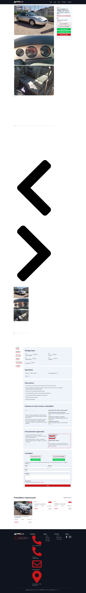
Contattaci (18, 365)
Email (26, 469)
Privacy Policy (28, 481)
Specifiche (18, 351)
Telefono (50, 465)
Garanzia (18, 358)
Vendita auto (16, 536)
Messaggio (27, 473)
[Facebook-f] (66, 537)
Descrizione (18, 354)
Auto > (59, 7)
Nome (26, 465)
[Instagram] (70, 537)
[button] (67, 497)
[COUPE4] (34, 126)
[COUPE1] (34, 64)
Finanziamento (19, 363)
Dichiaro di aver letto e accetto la (35, 482)
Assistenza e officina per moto (19, 539)
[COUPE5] (34, 34)
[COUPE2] (34, 95)
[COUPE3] (34, 96)
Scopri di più (59, 21)
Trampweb (58, 589)
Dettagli (17, 347)
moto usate (22, 536)
